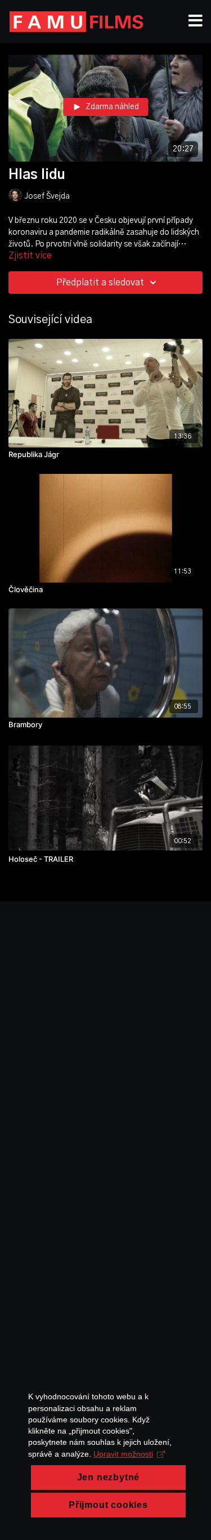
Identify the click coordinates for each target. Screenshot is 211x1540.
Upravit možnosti (123, 1453)
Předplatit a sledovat (100, 282)
